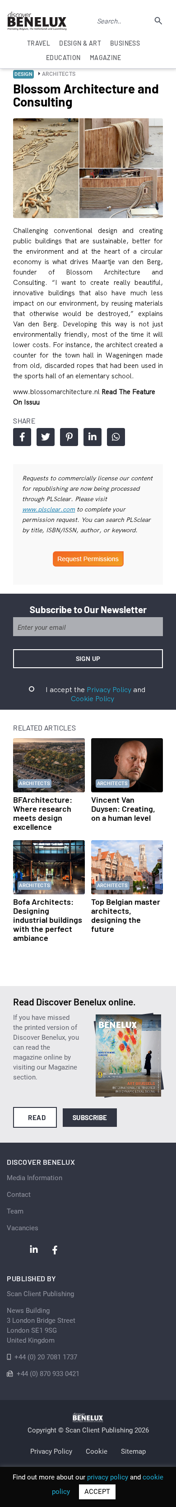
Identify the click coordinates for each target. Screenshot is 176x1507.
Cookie (96, 1451)
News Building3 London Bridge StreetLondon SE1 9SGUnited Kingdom (41, 1325)
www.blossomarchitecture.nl (57, 391)
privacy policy (107, 1477)
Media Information (34, 1178)
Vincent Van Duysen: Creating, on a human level (123, 809)
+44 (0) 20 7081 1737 (45, 1357)
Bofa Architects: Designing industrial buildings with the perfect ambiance (47, 920)
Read (37, 1117)
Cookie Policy (92, 698)
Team (15, 1211)
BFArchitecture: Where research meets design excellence (42, 813)
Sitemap (133, 1451)
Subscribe (90, 1117)
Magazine (105, 57)
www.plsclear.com (48, 509)
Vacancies (22, 1228)
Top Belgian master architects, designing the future (125, 915)
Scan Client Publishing (40, 1294)
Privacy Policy (109, 689)
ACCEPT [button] (97, 1492)
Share (22, 437)
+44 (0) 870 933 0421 (48, 1374)
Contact (19, 1195)
